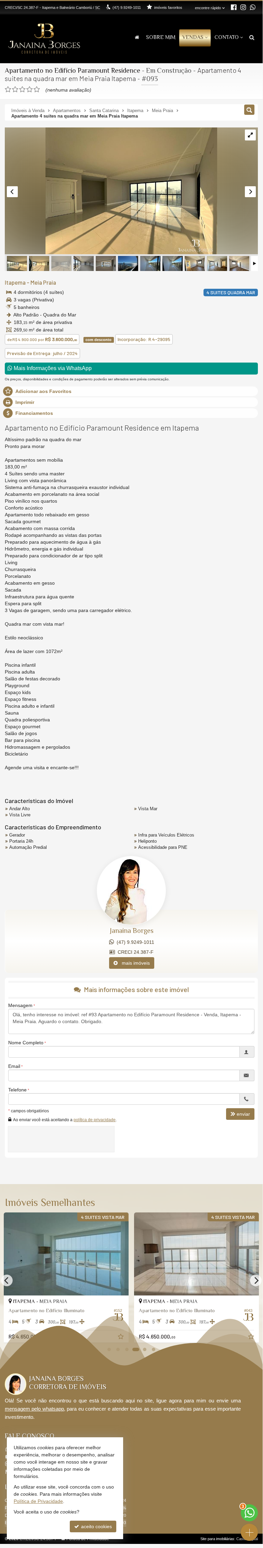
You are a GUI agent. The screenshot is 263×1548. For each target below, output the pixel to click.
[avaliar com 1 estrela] (8, 89)
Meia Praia (43, 282)
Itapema (15, 282)
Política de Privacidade (38, 1501)
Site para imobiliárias (217, 1539)
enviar (243, 1114)
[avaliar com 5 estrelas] (37, 89)
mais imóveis (134, 963)
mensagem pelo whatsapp (34, 1409)
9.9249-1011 (127, 7)
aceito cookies (96, 1526)
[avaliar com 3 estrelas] (22, 89)
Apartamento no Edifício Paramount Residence (72, 71)
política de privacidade (95, 1119)
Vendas (192, 37)
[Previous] (7, 1280)
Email (14, 1066)
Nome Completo (25, 1042)
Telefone (17, 1089)
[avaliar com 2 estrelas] (15, 89)
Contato (226, 37)
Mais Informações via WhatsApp (52, 368)
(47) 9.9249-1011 (134, 942)
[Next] (256, 1280)
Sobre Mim (160, 37)
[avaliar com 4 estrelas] (29, 89)
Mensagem (20, 1005)
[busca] (252, 38)
